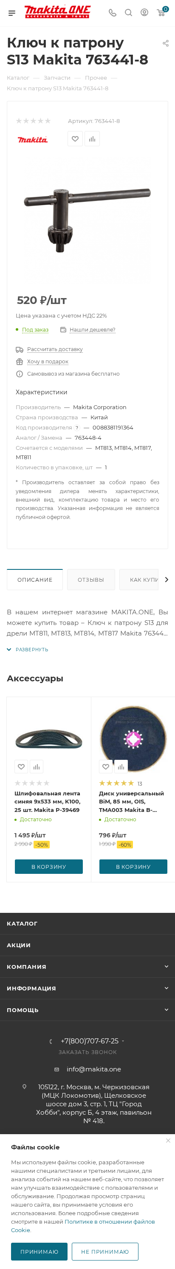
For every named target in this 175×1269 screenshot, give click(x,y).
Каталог (22, 923)
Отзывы (91, 580)
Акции (19, 945)
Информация (31, 988)
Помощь (23, 1010)
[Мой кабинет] (144, 13)
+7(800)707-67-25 (90, 1041)
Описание (34, 580)
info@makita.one (94, 1069)
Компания (26, 966)
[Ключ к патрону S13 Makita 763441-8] (87, 220)
